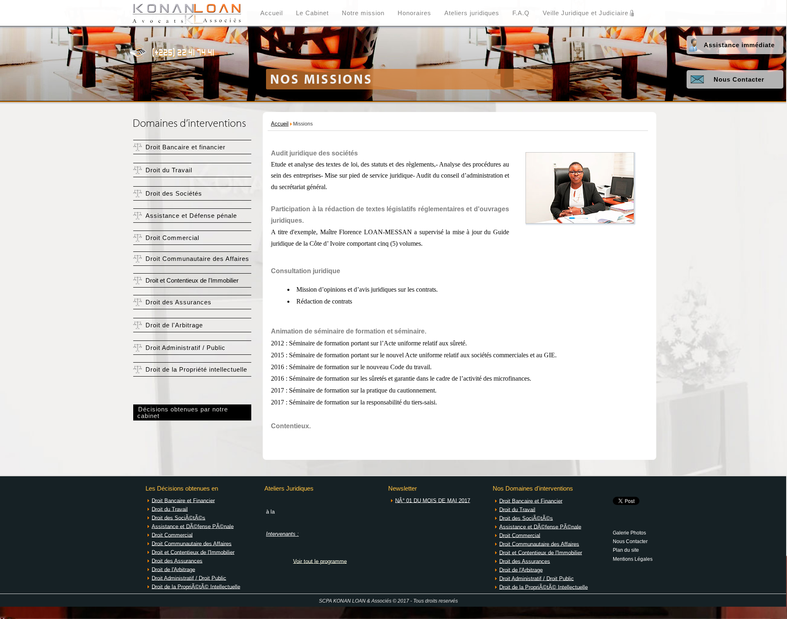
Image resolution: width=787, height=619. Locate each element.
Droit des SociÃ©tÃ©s (178, 517)
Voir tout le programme (320, 561)
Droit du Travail (169, 170)
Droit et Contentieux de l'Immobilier (192, 280)
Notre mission (363, 13)
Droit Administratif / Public (185, 348)
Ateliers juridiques (471, 13)
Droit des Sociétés (174, 193)
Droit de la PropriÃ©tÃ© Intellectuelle (196, 586)
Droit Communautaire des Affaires (197, 259)
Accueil (271, 13)
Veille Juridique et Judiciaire (585, 13)
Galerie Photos (629, 532)
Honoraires (414, 13)
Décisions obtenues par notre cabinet (180, 412)
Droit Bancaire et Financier (183, 500)
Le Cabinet (312, 13)
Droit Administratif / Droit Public (189, 578)
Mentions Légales (633, 559)
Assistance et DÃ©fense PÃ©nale (193, 526)
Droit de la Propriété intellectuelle (196, 369)
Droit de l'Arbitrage (174, 325)
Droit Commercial (172, 238)
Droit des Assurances (179, 302)
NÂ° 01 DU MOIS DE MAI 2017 (432, 500)
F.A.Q (521, 13)
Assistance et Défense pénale (191, 215)
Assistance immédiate (739, 45)
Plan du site (626, 550)
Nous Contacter (739, 79)
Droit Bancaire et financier (185, 147)
